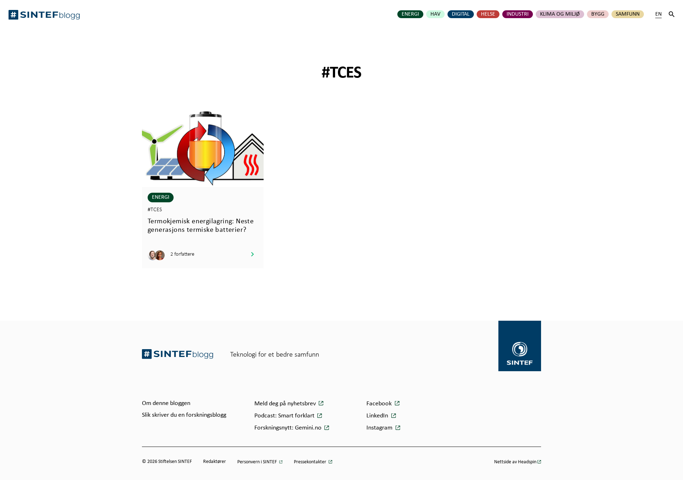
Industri (518, 14)
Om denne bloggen (166, 403)
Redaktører (214, 461)
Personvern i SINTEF (257, 462)
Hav (435, 14)
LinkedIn (378, 415)
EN (658, 14)
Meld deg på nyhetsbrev (285, 403)
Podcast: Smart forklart (285, 415)
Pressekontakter (310, 462)
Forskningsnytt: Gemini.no (288, 428)
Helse (488, 14)
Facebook (379, 403)
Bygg (597, 14)
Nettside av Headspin (515, 462)
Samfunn (628, 14)
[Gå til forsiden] (177, 354)
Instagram (380, 428)
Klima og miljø (560, 14)
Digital (461, 14)
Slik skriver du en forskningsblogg (184, 415)
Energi (410, 14)
